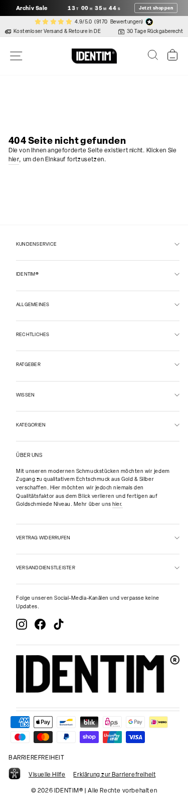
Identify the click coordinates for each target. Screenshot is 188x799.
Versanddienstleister (45, 567)
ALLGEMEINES (33, 304)
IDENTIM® (27, 274)
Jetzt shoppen (156, 7)
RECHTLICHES (33, 334)
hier (14, 159)
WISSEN (25, 395)
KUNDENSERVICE (36, 244)
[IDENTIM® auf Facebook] (40, 624)
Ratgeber (28, 364)
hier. (117, 504)
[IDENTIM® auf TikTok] (58, 624)
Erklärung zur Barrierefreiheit (114, 775)
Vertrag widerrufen (43, 537)
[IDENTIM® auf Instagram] (21, 624)
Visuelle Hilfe (47, 775)
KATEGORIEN (31, 424)
